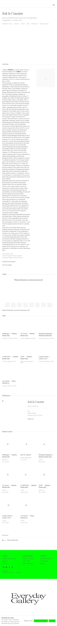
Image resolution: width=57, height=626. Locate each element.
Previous (6, 42)
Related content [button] (44, 23)
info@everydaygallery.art (9, 558)
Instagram (5, 561)
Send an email (6, 567)
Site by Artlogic (18, 572)
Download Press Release (8, 261)
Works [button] (23, 23)
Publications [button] (34, 23)
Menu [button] (54, 5)
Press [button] (27, 23)
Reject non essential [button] (40, 620)
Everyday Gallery (8, 5)
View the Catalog (7, 265)
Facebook (4, 563)
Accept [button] (52, 620)
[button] (7, 305)
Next (51, 42)
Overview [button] (16, 23)
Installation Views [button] (7, 23)
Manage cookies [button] (5, 570)
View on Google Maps (12, 567)
